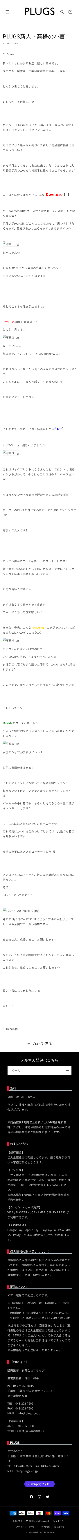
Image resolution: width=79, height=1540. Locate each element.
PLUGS (25, 1520)
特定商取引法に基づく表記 (41, 1532)
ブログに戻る (42, 1043)
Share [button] (11, 54)
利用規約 (46, 1526)
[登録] (67, 1070)
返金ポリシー (59, 1520)
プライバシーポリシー (26, 1526)
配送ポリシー (60, 1526)
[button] (7, 12)
